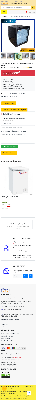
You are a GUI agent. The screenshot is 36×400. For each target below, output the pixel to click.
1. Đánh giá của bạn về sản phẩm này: (13, 118)
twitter (23, 93)
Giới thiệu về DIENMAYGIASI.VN (10, 319)
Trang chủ (4, 16)
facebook (14, 93)
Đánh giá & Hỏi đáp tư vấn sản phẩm (14, 110)
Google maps (31, 12)
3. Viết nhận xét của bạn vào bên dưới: (13, 131)
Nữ (30, 276)
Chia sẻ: (3, 93)
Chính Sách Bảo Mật (7, 322)
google (6, 96)
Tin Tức (3, 327)
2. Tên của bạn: (6, 124)
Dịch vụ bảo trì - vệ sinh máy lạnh (10, 333)
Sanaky (4, 202)
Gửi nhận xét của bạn (10, 146)
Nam (25, 276)
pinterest (14, 96)
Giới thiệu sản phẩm (9, 153)
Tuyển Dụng (4, 324)
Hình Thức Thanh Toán (7, 341)
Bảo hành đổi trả (5, 338)
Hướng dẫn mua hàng (7, 336)
